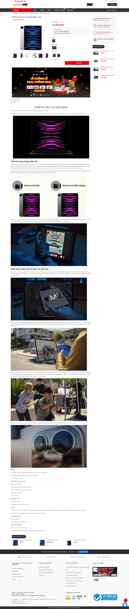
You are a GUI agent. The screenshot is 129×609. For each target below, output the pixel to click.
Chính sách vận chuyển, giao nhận (73, 580)
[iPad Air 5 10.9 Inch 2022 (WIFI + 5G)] (42, 542)
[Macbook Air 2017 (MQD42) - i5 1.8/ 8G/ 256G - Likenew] (96, 61)
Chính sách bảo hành (70, 583)
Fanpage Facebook (16, 574)
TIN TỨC (49, 10)
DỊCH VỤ (35, 10)
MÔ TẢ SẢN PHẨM (15, 99)
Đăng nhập (114, 10)
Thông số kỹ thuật (15, 101)
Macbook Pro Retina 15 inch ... (107, 51)
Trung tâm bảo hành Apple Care (46, 572)
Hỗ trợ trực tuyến (83, 551)
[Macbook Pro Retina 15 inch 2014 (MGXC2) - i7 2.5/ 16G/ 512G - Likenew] (96, 53)
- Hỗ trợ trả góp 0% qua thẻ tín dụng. (62, 33)
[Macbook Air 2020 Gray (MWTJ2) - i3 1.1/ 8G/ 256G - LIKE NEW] (96, 77)
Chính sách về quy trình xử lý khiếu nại (74, 578)
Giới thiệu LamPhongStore (18, 568)
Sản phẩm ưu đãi (98, 46)
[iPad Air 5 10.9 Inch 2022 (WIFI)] (15, 542)
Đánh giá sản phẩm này (18, 19)
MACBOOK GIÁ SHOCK (59, 9)
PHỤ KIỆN (42, 10)
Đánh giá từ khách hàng (17, 576)
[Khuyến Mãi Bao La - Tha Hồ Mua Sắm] (51, 82)
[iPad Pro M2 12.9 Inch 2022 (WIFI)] (69, 542)
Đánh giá (13, 103)
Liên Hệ (13, 579)
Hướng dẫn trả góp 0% (44, 567)
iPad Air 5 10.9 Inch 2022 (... (26, 540)
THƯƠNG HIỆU (70, 9)
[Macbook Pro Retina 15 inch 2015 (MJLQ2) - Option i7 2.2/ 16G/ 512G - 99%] (96, 69)
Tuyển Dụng (41, 575)
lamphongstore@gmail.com (21, 603)
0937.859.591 (21, 1)
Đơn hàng (105, 1)
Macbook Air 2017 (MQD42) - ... (107, 59)
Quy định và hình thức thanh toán (73, 572)
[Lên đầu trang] (126, 595)
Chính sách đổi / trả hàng (71, 575)
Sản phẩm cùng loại (18, 536)
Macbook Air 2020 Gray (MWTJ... (107, 75)
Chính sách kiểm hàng (71, 586)
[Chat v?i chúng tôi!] (125, 605)
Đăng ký (109, 10)
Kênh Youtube (15, 571)
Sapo (79, 607)
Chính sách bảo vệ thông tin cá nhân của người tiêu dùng (77, 568)
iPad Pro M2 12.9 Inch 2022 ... (80, 540)
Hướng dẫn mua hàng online (45, 569)
